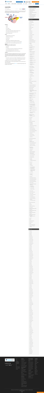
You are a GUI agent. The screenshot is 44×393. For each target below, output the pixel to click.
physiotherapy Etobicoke (32, 180)
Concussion (31, 33)
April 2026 (31, 234)
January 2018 (31, 316)
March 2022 (31, 288)
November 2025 (31, 240)
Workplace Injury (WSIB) (23, 386)
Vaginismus (31, 136)
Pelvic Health (31, 122)
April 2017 (31, 326)
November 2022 (31, 282)
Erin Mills (35, 365)
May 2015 (31, 348)
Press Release (31, 207)
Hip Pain (31, 164)
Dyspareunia (31, 124)
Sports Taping (31, 193)
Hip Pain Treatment (30, 367)
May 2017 (30, 325)
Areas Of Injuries (30, 358)
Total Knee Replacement (32, 224)
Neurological (31, 117)
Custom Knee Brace (32, 34)
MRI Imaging (22, 373)
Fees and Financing (32, 67)
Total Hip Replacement (23, 381)
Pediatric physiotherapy (32, 121)
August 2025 (31, 244)
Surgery (30, 223)
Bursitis (30, 29)
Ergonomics (31, 38)
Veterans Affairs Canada (24, 385)
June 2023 (31, 276)
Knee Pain (31, 82)
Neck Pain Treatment (30, 371)
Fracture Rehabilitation (32, 51)
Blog (16, 364)
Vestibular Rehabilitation (32, 198)
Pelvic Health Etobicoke (32, 129)
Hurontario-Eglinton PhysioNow (33, 81)
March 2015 (31, 349)
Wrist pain (31, 199)
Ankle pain (31, 150)
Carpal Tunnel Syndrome (33, 160)
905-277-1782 (8, 363)
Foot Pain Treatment (30, 364)
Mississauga (36, 371)
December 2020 (31, 303)
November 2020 (31, 304)
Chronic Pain (31, 32)
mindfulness (31, 74)
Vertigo (31, 226)
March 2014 (31, 353)
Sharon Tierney (9, 9)
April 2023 (31, 278)
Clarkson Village (36, 362)
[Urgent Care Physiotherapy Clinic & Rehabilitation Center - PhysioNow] (8, 2)
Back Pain (31, 28)
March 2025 (31, 250)
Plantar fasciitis (31, 182)
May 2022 (31, 287)
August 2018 (31, 315)
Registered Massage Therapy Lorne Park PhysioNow (32, 170)
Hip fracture (31, 78)
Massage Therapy (23, 370)
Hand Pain (31, 159)
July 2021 (30, 298)
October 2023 (31, 271)
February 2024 (31, 266)
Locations (36, 358)
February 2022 (31, 289)
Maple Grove (36, 370)
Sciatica (30, 218)
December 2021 (31, 292)
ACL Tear (31, 23)
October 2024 (31, 256)
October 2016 (31, 331)
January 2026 (31, 238)
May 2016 (30, 337)
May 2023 (31, 277)
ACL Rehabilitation (32, 22)
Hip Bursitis (31, 165)
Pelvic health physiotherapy (33, 138)
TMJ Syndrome (31, 195)
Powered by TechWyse (22, 390)
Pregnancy (31, 204)
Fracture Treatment (30, 365)
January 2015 (31, 352)
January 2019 (31, 311)
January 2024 (31, 267)
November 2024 (31, 255)
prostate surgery (32, 134)
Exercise (30, 43)
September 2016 (31, 332)
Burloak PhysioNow (32, 141)
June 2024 (31, 261)
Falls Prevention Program (24, 365)
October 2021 (31, 294)
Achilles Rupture (31, 21)
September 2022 (31, 283)
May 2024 (31, 262)
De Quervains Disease (32, 200)
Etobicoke (36, 366)
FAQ (16, 365)
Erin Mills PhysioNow (32, 39)
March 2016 (31, 338)
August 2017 (31, 321)
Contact (37, 3)
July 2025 (31, 245)
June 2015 (31, 347)
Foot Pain (31, 158)
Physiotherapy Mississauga (33, 181)
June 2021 (31, 299)
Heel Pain (31, 163)
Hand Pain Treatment (30, 366)
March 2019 (31, 309)
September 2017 (31, 320)
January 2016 (31, 341)
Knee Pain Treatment (30, 368)
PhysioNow (15, 63)
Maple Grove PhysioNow (32, 145)
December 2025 (31, 239)
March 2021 (31, 300)
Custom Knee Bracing (32, 154)
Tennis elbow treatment (32, 194)
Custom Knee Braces (23, 363)
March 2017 (31, 327)
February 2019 (31, 310)
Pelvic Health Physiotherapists (33, 130)
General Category (32, 66)
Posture (30, 203)
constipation (31, 123)
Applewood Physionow (32, 151)
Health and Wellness (32, 70)
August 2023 (31, 273)
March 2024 (31, 265)
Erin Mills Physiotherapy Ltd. (32, 40)
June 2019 (31, 305)
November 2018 (31, 314)
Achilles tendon (31, 147)
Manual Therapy (31, 88)
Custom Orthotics (23, 364)
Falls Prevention (31, 72)
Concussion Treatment (23, 362)
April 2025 (31, 249)
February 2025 (31, 251)
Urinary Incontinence (32, 135)
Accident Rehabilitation (32, 104)
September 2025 (31, 243)
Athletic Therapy (31, 27)
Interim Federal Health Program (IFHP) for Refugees (23, 368)
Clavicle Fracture (32, 186)
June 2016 (31, 336)
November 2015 (31, 343)
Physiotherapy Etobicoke (32, 202)
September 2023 (31, 272)
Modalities (31, 100)
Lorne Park (36, 369)
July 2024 (31, 260)
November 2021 (31, 293)
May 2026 (31, 233)
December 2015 (31, 342)
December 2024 (31, 254)
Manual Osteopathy (32, 87)
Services (22, 358)
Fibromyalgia (31, 45)
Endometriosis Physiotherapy (33, 125)
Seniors (30, 219)
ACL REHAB (31, 83)
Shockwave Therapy (32, 102)
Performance (31, 139)
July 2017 (30, 322)
